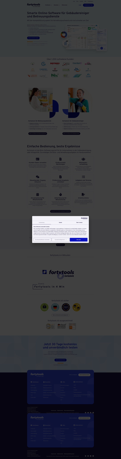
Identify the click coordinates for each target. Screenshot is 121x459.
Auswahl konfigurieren (60, 239)
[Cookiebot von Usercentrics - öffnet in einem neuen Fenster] (81, 218)
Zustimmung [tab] (41, 222)
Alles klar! (78, 239)
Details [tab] (60, 222)
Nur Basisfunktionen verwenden (42, 239)
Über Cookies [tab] (79, 222)
